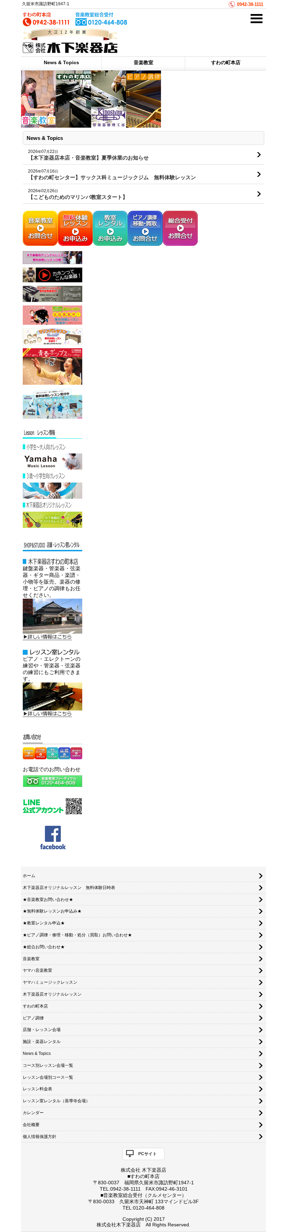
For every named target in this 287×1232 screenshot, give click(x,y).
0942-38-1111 (250, 4)
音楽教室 (143, 62)
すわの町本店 (225, 62)
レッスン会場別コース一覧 (48, 1077)
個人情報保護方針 (39, 1136)
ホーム (29, 875)
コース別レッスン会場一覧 (48, 1065)
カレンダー (33, 1112)
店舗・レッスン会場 (42, 1029)
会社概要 (31, 1124)
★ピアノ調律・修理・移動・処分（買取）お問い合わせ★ (77, 935)
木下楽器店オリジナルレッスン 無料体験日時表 (69, 887)
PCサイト (147, 1153)
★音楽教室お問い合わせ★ (48, 899)
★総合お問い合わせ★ (44, 946)
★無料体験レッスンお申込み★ (52, 911)
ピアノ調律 (33, 1018)
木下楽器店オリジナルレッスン (52, 994)
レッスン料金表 (37, 1088)
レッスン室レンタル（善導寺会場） (56, 1100)
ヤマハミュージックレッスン (50, 982)
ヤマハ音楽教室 (37, 970)
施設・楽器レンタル (42, 1041)
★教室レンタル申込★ (44, 923)
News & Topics (61, 62)
